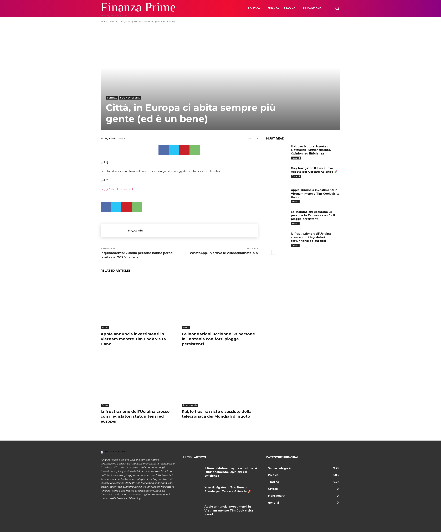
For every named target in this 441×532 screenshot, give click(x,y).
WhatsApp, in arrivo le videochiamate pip (224, 253)
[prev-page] (268, 252)
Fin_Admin (110, 138)
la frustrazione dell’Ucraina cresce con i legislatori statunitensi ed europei (135, 416)
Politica (113, 21)
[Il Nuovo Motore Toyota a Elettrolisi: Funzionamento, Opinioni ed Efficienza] (277, 152)
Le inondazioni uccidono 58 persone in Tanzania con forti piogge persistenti (218, 339)
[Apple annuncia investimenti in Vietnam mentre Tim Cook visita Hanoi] (139, 302)
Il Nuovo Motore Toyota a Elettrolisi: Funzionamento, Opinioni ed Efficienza (311, 150)
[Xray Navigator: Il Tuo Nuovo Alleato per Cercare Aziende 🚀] (277, 173)
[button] (337, 8)
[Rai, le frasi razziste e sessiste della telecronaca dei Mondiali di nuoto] (220, 380)
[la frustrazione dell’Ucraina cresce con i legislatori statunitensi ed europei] (139, 380)
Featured (296, 158)
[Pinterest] (184, 150)
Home (104, 21)
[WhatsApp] (194, 150)
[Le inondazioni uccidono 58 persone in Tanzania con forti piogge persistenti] (220, 302)
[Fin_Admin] (114, 231)
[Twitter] (174, 150)
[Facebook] (163, 150)
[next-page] (273, 252)
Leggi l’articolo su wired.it (117, 189)
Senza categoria (130, 98)
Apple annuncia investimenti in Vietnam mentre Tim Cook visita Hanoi (133, 339)
